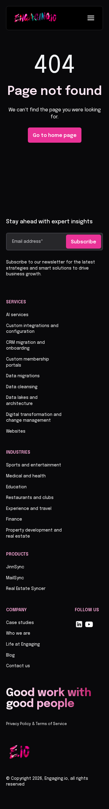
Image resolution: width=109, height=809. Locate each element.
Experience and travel (28, 509)
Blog (10, 655)
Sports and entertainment (33, 465)
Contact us (18, 666)
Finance (14, 519)
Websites (15, 431)
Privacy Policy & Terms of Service (36, 724)
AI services (17, 315)
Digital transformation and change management (33, 418)
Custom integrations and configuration (32, 329)
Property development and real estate (34, 533)
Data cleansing (22, 387)
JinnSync (15, 567)
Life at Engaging (23, 644)
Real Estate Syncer (25, 589)
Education (16, 487)
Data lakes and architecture (22, 401)
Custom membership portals (27, 362)
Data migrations (23, 376)
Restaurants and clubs (30, 498)
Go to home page (55, 135)
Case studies (20, 623)
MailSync (15, 578)
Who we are (18, 633)
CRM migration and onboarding (25, 345)
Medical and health (26, 476)
